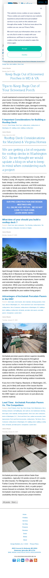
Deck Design (17, 61)
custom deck (18, 313)
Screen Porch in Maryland (29, 61)
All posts (6, 502)
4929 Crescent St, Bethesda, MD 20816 (24, 548)
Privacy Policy (34, 544)
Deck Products (12, 408)
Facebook (14, 560)
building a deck (16, 128)
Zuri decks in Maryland (13, 228)
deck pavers (34, 310)
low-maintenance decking (38, 411)
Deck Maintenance (36, 408)
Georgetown (10, 313)
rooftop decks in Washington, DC (30, 307)
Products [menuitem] (25, 527)
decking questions (37, 302)
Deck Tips (10, 61)
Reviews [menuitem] (25, 530)
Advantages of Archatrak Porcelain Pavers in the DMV (24, 297)
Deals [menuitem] (25, 533)
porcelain (27, 310)
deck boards (18, 302)
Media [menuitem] (25, 537)
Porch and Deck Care (27, 304)
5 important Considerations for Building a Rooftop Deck (23, 121)
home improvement (39, 304)
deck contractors (19, 225)
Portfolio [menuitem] (25, 518)
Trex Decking (28, 225)
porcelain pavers (16, 424)
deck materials (27, 302)
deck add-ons (26, 411)
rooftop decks (26, 125)
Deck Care (21, 64)
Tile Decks (38, 419)
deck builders (13, 64)
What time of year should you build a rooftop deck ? (21, 221)
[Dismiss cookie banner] (41, 8)
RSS (35, 560)
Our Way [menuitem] (25, 524)
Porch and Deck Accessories (18, 419)
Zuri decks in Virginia (25, 228)
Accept (24, 49)
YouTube (31, 560)
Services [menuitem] (25, 521)
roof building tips (17, 411)
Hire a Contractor (15, 307)
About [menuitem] (25, 540)
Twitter (18, 560)
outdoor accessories (36, 416)
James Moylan (6, 68)
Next (13, 502)
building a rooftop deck (27, 128)
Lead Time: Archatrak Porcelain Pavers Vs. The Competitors (23, 403)
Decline (24, 55)
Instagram (27, 560)
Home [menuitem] (24, 514)
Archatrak (21, 310)
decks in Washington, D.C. (13, 304)
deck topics (11, 302)
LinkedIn (22, 560)
